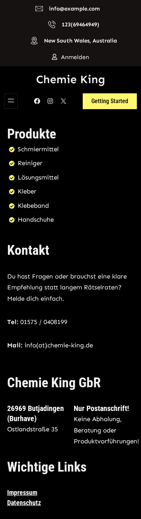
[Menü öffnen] (11, 101)
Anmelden (75, 57)
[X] (63, 101)
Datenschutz (24, 503)
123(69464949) (80, 24)
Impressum (22, 492)
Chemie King (70, 79)
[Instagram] (50, 101)
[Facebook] (37, 101)
